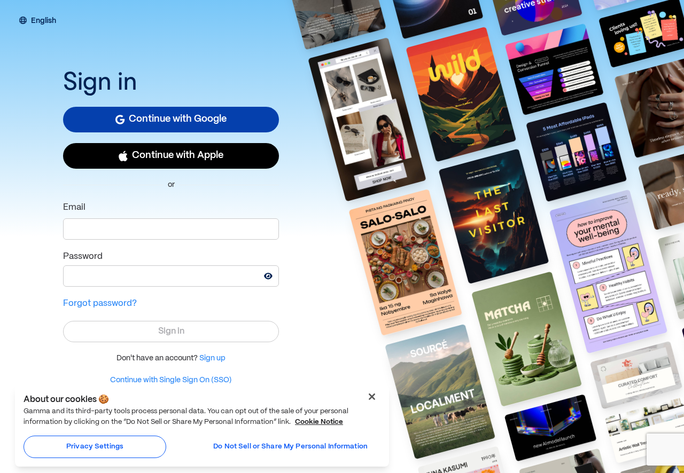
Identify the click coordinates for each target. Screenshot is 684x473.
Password (83, 257)
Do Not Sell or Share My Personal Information (290, 446)
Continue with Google (178, 119)
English (43, 21)
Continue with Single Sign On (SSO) (171, 380)
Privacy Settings (94, 446)
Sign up (212, 358)
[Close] (372, 396)
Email (74, 207)
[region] (202, 426)
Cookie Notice (319, 422)
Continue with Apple (177, 155)
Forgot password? (100, 303)
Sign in (171, 331)
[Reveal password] (268, 276)
